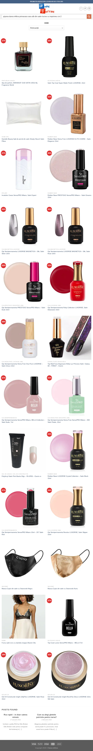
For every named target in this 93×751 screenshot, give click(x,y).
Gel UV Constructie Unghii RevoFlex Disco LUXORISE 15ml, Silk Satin (69, 698)
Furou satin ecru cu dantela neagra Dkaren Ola (19, 643)
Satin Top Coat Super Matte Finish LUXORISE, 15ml (66, 83)
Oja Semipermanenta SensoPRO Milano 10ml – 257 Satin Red (22, 533)
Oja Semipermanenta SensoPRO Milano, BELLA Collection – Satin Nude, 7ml (23, 421)
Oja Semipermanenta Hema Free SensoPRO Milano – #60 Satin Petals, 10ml (69, 421)
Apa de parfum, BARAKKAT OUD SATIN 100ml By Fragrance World (20, 84)
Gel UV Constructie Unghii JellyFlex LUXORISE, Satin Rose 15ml (23, 698)
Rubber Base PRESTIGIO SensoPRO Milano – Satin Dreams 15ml (69, 196)
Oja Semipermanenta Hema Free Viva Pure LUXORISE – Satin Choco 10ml (22, 365)
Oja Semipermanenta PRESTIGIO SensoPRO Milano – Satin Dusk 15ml (23, 309)
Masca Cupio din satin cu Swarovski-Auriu (63, 588)
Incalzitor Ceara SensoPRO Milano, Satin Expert (19, 195)
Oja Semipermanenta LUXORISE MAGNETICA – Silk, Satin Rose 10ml (69, 252)
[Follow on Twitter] (85, 8)
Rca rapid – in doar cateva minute (15, 716)
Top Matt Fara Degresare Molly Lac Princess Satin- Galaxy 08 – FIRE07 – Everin (69, 365)
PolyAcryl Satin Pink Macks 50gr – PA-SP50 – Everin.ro (21, 476)
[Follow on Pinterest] (89, 8)
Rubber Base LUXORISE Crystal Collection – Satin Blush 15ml (68, 477)
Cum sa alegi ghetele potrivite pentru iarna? (46, 716)
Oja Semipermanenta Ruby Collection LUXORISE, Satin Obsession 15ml (68, 309)
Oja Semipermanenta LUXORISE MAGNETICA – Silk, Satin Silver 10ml (23, 252)
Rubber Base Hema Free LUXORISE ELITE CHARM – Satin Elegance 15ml (69, 140)
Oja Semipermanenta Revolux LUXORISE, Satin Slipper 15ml (68, 533)
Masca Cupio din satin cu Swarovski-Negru (17, 588)
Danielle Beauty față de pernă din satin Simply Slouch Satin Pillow (23, 140)
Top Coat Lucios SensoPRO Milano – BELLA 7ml (65, 643)
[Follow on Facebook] (81, 8)
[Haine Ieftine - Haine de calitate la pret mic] (46, 8)
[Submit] (89, 16)
